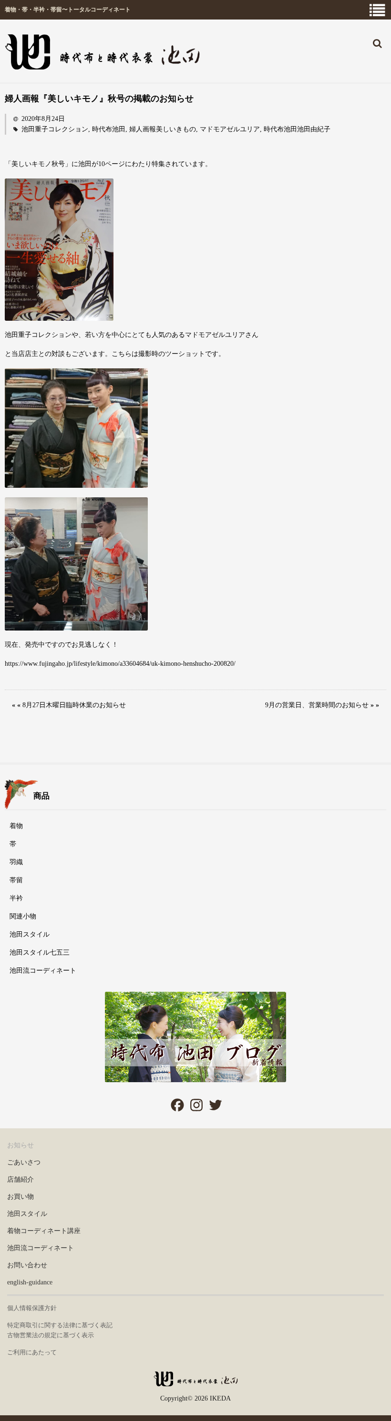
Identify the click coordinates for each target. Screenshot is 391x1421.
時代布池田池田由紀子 (297, 129)
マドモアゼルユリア (230, 129)
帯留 (16, 880)
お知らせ (20, 1145)
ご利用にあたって (32, 1352)
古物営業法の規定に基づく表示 (50, 1335)
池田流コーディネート (43, 970)
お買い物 (20, 1196)
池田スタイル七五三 (40, 952)
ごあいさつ (24, 1162)
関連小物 (23, 916)
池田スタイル (30, 934)
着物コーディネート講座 (44, 1230)
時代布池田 (108, 129)
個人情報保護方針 (32, 1308)
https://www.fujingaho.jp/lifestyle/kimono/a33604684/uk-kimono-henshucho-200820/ (120, 663)
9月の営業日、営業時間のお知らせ (317, 705)
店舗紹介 (20, 1179)
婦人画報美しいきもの (162, 129)
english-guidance (29, 1282)
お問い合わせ (27, 1265)
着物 (16, 825)
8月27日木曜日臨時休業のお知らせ (74, 705)
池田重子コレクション (54, 129)
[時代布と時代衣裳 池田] (195, 1383)
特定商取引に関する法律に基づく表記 (60, 1325)
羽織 (16, 862)
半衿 (16, 898)
